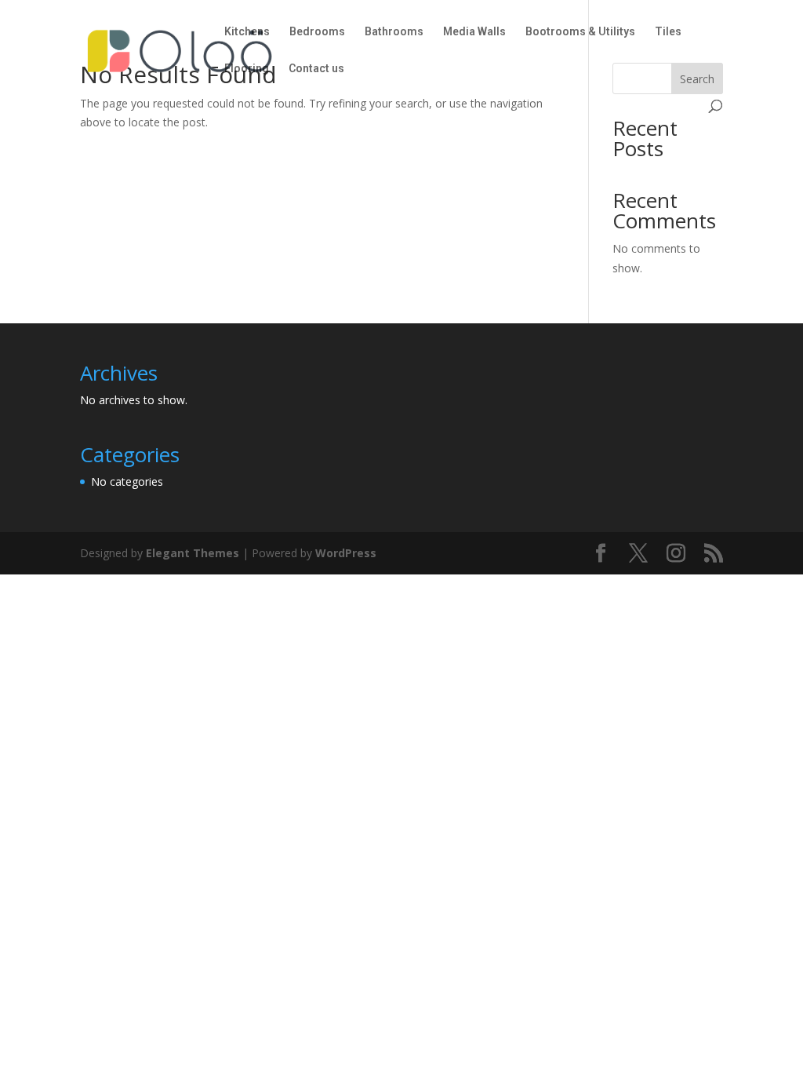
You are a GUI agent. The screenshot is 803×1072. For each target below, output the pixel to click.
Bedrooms (317, 32)
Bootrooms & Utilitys (580, 32)
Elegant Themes (192, 552)
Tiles (668, 32)
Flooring (246, 69)
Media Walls (474, 32)
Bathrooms (394, 32)
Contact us (316, 69)
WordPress (345, 552)
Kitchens (247, 32)
